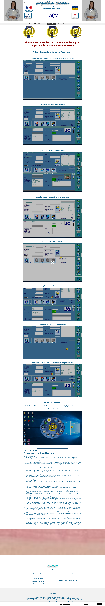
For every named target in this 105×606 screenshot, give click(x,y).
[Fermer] (103, 604)
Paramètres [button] (86, 604)
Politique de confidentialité (65, 604)
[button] (52, 593)
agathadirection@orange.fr (39, 583)
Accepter (99, 604)
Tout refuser (92, 604)
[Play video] (13, 10)
